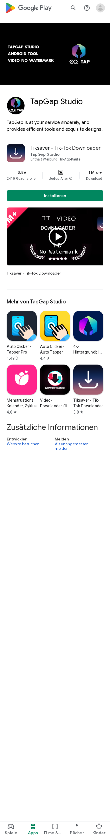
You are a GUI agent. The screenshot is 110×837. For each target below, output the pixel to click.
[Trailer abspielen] (57, 236)
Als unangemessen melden (72, 446)
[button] (70, 179)
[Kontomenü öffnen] (100, 8)
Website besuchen (23, 444)
